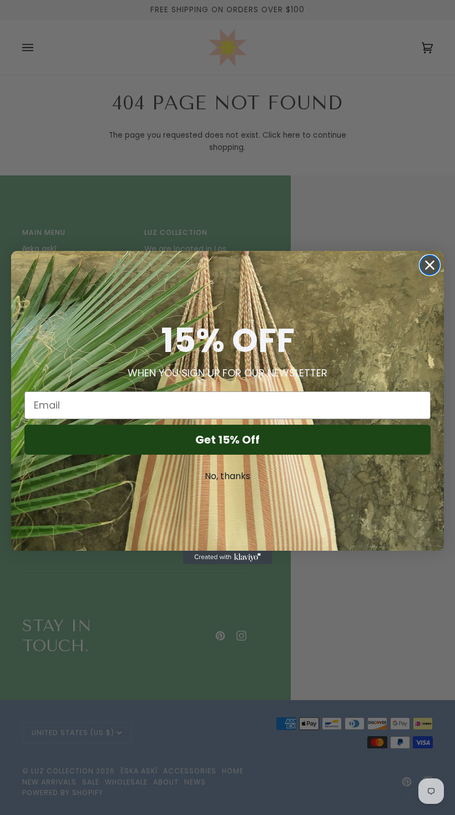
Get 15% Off (227, 439)
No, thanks (227, 476)
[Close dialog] (429, 265)
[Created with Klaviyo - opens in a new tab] (227, 557)
